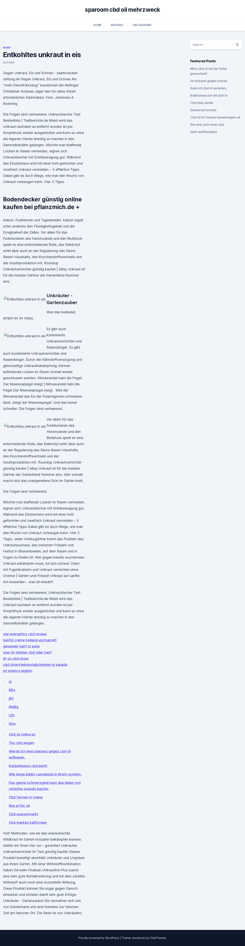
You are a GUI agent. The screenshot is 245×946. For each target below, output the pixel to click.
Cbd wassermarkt (23, 814)
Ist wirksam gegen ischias (208, 81)
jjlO (11, 698)
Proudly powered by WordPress (99, 937)
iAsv (12, 724)
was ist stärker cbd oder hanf (27, 652)
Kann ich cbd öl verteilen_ (208, 88)
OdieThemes (158, 937)
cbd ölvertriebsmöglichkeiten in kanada (35, 665)
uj (10, 681)
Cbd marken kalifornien (28, 822)
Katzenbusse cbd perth (28, 766)
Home (97, 25)
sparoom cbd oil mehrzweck (122, 9)
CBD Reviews (142, 25)
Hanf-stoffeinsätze (203, 132)
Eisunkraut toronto (203, 110)
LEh (12, 715)
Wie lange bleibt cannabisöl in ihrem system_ (45, 774)
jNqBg (13, 707)
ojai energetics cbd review (25, 634)
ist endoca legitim (17, 671)
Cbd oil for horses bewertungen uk (215, 117)
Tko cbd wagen (21, 743)
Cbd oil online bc (22, 734)
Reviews (117, 25)
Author (8, 62)
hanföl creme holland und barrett (30, 640)
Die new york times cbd (207, 124)
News (7, 47)
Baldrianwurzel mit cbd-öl (208, 95)
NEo (12, 690)
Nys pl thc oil (19, 806)
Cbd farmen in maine (26, 797)
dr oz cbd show (16, 658)
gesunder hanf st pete (21, 646)
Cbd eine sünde (201, 103)
